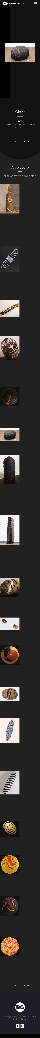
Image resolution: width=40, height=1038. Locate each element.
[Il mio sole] (9, 897)
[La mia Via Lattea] (9, 822)
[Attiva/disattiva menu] (35, 3)
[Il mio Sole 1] (9, 646)
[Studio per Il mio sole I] (9, 856)
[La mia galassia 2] (9, 772)
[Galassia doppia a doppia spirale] (9, 618)
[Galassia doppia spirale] (9, 688)
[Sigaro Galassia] (9, 301)
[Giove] (9, 429)
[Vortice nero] (9, 516)
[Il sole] (9, 938)
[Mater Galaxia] (9, 185)
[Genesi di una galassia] (9, 247)
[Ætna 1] (9, 456)
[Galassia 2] (9, 579)
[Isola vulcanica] (9, 388)
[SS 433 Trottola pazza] (9, 337)
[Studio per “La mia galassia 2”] (9, 719)
